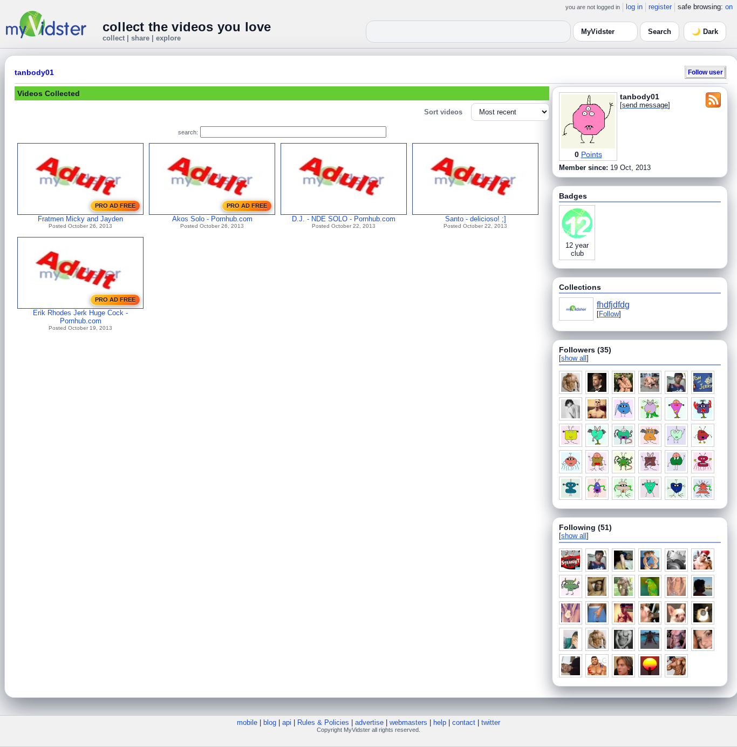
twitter (490, 722)
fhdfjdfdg (613, 304)
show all (573, 358)
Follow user (705, 72)
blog (269, 722)
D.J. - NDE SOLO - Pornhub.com (343, 219)
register (660, 7)
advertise (369, 722)
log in (634, 7)
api (286, 722)
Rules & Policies (323, 722)
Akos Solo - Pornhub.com (212, 219)
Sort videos (443, 112)
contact (463, 722)
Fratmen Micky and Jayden (80, 219)
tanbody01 (34, 72)
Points (591, 154)
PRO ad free (115, 205)
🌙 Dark (705, 32)
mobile (247, 722)
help (439, 722)
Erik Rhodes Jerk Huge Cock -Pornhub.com (80, 317)
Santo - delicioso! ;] (475, 219)
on (729, 7)
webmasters (408, 722)
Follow (609, 314)
